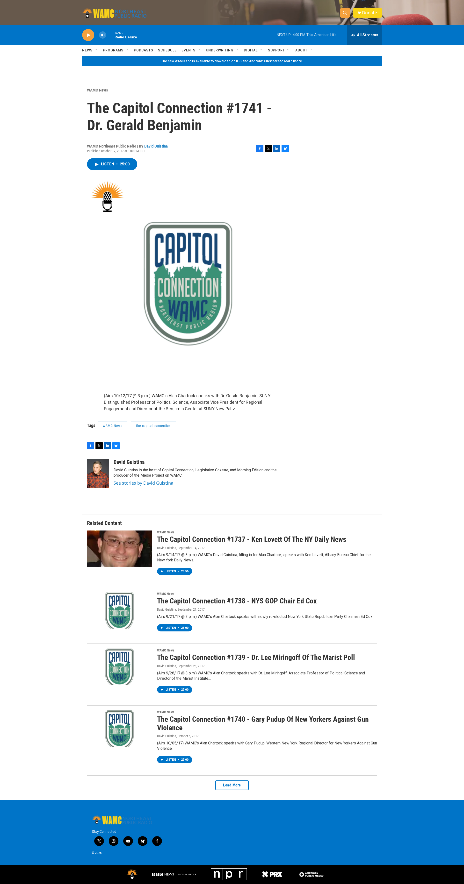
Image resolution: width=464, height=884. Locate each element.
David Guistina (156, 146)
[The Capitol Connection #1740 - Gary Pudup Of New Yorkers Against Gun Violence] (119, 728)
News (87, 50)
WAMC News (97, 90)
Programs (113, 50)
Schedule (167, 50)
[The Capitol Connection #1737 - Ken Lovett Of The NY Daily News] (119, 548)
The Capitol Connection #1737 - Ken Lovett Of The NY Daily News (251, 539)
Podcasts (143, 50)
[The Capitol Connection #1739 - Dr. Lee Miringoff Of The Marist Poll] (119, 667)
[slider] (110, 34)
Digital (251, 50)
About (301, 50)
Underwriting (219, 50)
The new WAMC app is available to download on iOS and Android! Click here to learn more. (232, 61)
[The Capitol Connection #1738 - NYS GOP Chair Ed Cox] (119, 610)
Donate (369, 12)
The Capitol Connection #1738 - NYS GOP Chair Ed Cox (237, 601)
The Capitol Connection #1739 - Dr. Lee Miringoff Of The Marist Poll (256, 657)
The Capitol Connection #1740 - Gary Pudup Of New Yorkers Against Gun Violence (263, 723)
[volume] (103, 35)
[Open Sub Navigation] (96, 50)
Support (276, 50)
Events (188, 50)
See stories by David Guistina (143, 483)
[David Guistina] (98, 473)
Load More (232, 785)
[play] (88, 35)
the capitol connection (153, 426)
